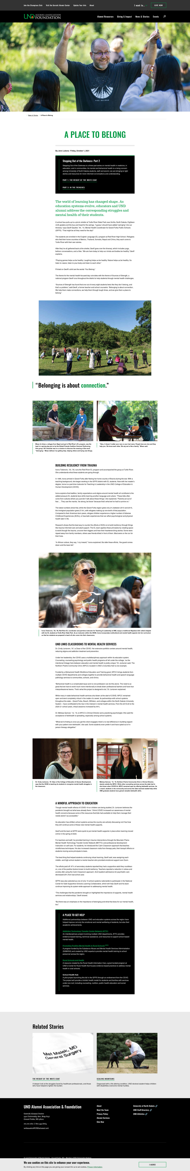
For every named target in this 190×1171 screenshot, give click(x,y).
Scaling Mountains (105, 1079)
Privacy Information (94, 1167)
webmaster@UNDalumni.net (36, 1128)
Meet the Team (103, 1109)
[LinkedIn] (41, 1134)
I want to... (139, 5)
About (92, 5)
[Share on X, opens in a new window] (123, 151)
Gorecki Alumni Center (34, 1114)
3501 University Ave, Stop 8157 (37, 1116)
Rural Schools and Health (73, 960)
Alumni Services (103, 1117)
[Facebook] (35, 1134)
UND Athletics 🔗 (140, 1113)
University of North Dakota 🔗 (145, 1105)
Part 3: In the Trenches (74, 187)
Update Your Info (79, 5)
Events (156, 16)
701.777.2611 (28, 1124)
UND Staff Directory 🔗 (142, 1109)
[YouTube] (25, 1134)
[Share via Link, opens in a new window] (130, 151)
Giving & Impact (124, 16)
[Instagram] (30, 1134)
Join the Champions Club (33, 5)
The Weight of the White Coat (46, 1079)
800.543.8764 (41, 1124)
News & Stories (142, 16)
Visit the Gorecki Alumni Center (58, 5)
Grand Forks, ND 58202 (34, 1119)
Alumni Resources (105, 16)
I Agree (157, 1164)
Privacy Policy (102, 1113)
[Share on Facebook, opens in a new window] (126, 151)
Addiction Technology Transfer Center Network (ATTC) (85, 931)
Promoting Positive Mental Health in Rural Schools (84, 945)
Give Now (158, 5)
